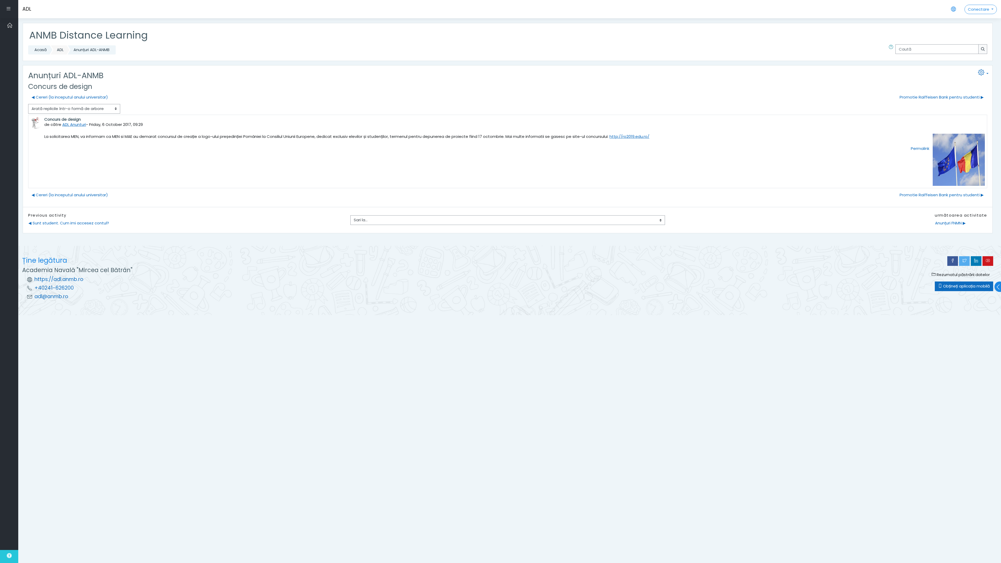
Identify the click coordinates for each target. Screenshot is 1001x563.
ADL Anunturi (74, 124)
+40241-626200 (54, 287)
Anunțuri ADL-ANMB (91, 49)
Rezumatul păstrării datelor (963, 274)
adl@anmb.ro (51, 296)
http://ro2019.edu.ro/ (629, 136)
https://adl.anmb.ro (58, 279)
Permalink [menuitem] (920, 148)
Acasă (40, 49)
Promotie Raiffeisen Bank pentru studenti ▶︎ (942, 97)
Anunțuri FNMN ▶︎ (950, 223)
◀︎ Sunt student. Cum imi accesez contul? (68, 223)
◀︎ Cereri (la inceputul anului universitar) (70, 97)
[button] (892, 50)
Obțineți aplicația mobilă (966, 286)
